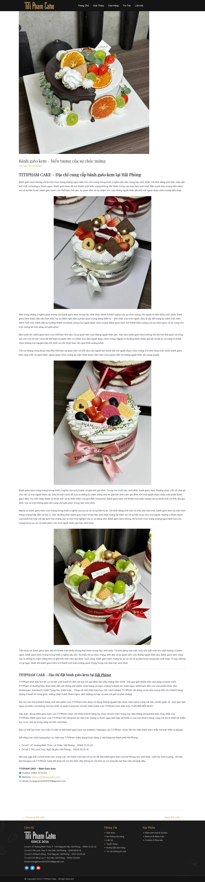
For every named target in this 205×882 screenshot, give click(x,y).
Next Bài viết (173, 817)
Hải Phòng (103, 674)
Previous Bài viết (33, 817)
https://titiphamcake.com (46, 777)
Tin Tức (23, 165)
